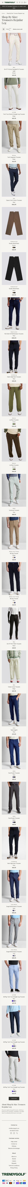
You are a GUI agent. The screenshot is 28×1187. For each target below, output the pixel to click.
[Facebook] (14, 1133)
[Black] (15, 247)
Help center (14, 1141)
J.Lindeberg (14, 375)
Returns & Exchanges (14, 1148)
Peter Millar (14, 904)
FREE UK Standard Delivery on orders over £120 (14, 7)
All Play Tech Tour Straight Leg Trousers (14, 997)
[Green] (13, 424)
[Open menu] (3, 2)
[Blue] (12, 1001)
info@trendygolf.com (14, 1128)
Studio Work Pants (14, 243)
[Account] (22, 2)
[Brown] (13, 247)
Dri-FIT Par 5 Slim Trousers (14, 644)
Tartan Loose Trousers (14, 687)
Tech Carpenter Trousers (14, 157)
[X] (17, 1133)
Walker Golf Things (14, 551)
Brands (14, 1159)
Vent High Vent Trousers (14, 863)
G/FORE (14, 112)
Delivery (14, 1146)
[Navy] (15, 557)
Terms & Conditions (14, 1165)
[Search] (17, 2)
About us (14, 1156)
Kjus (14, 198)
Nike (14, 67)
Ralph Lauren (14, 332)
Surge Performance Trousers (14, 906)
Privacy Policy (14, 1168)
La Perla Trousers (14, 420)
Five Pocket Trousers (14, 773)
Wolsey (14, 155)
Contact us (14, 1144)
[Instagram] (11, 1133)
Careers (14, 1161)
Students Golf (14, 241)
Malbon (14, 418)
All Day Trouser (14, 553)
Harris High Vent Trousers (14, 377)
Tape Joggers (14, 730)
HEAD (14, 508)
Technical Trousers (14, 510)
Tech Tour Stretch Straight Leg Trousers (14, 114)
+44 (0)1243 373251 (14, 1130)
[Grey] (15, 910)
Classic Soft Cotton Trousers (14, 200)
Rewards (14, 1163)
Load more (14, 1098)
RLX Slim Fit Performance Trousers (14, 334)
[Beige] (13, 557)
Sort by (10, 29)
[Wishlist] (19, 2)
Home (3, 13)
